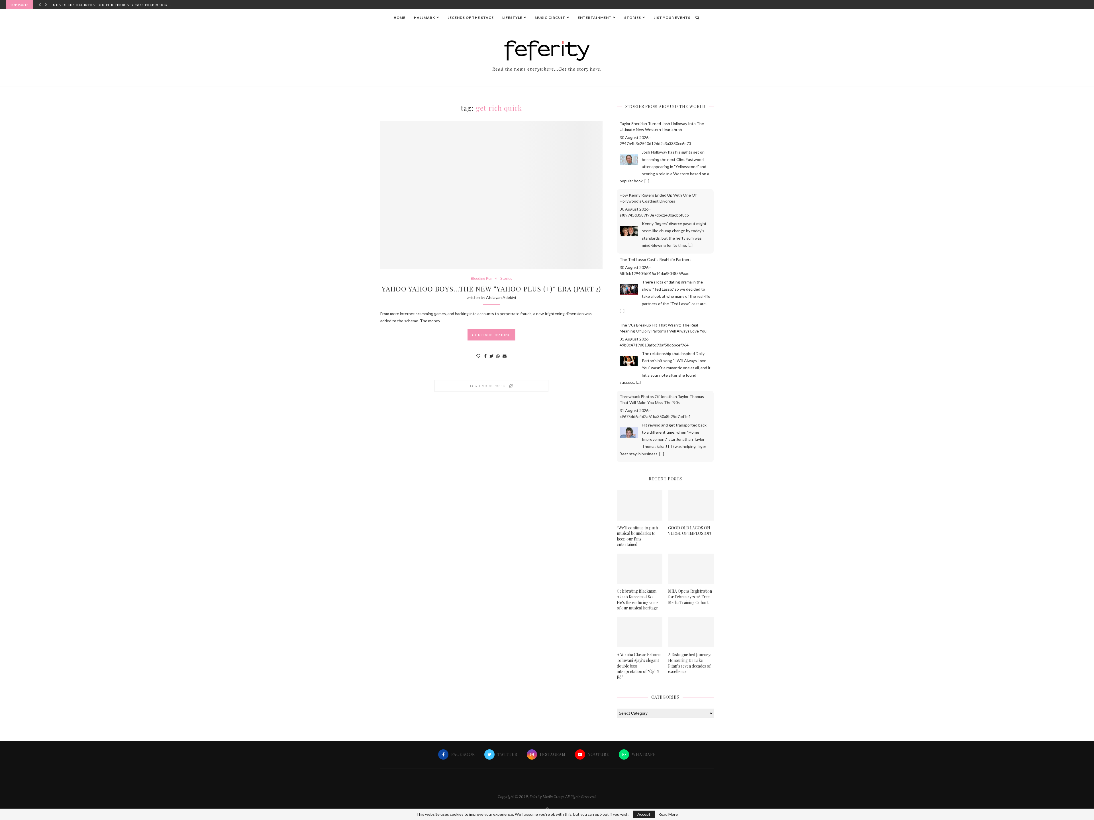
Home (399, 17)
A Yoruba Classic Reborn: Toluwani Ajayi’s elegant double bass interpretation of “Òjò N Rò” (639, 666)
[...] (646, 180)
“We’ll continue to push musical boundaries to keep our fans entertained (637, 536)
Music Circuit (550, 17)
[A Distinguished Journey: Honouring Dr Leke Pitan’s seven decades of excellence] (691, 632)
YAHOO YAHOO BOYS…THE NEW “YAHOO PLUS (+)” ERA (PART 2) (491, 288)
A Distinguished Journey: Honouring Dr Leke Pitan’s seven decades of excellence (689, 663)
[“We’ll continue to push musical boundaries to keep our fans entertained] (639, 505)
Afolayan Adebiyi (501, 297)
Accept (643, 814)
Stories (632, 17)
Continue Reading (491, 335)
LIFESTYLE (512, 17)
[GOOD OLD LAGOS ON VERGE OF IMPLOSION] (691, 505)
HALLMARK (424, 17)
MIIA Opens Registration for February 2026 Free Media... (112, 4)
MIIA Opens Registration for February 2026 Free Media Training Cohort (690, 596)
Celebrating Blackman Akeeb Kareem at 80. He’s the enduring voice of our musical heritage (637, 599)
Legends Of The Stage (471, 17)
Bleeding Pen (481, 278)
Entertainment (595, 17)
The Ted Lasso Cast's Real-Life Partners (655, 259)
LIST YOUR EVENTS (672, 17)
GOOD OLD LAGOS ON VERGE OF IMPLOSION (689, 530)
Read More (668, 814)
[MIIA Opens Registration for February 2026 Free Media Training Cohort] (691, 569)
